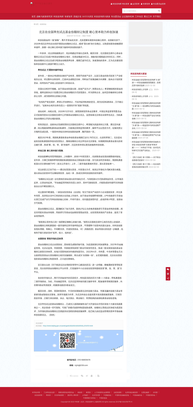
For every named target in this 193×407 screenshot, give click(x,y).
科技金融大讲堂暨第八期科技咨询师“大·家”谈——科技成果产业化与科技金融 (146, 116)
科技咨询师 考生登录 (120, 4)
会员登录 (136, 4)
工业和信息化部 (49, 392)
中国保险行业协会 (89, 398)
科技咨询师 (58, 16)
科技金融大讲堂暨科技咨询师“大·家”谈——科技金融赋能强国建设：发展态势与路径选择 (146, 83)
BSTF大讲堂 (87, 16)
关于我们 (157, 16)
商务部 (48, 395)
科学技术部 (36, 392)
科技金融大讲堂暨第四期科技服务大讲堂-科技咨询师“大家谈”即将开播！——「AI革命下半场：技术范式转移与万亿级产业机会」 (146, 147)
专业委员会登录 (159, 4)
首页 (34, 16)
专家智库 (68, 16)
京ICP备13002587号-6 (124, 402)
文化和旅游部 (59, 395)
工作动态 (139, 16)
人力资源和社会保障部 (102, 392)
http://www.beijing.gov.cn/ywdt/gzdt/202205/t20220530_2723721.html (68, 326)
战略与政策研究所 (45, 16)
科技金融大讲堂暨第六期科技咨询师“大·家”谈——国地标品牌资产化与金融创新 (146, 135)
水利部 (155, 392)
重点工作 (148, 16)
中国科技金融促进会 (122, 395)
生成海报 (74, 376)
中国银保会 (107, 395)
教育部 (88, 392)
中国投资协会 (150, 395)
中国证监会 (103, 398)
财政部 (80, 392)
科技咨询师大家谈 (102, 16)
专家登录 (146, 4)
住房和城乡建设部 (131, 392)
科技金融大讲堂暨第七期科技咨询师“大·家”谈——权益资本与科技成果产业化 (146, 125)
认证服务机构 (128, 16)
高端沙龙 (77, 16)
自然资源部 (118, 392)
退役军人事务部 (72, 395)
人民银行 (85, 395)
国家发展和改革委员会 (66, 392)
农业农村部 (38, 395)
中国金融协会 (137, 395)
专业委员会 (116, 16)
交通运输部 (145, 392)
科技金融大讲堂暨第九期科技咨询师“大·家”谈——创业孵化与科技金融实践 (146, 106)
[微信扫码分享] (82, 376)
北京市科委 (96, 395)
